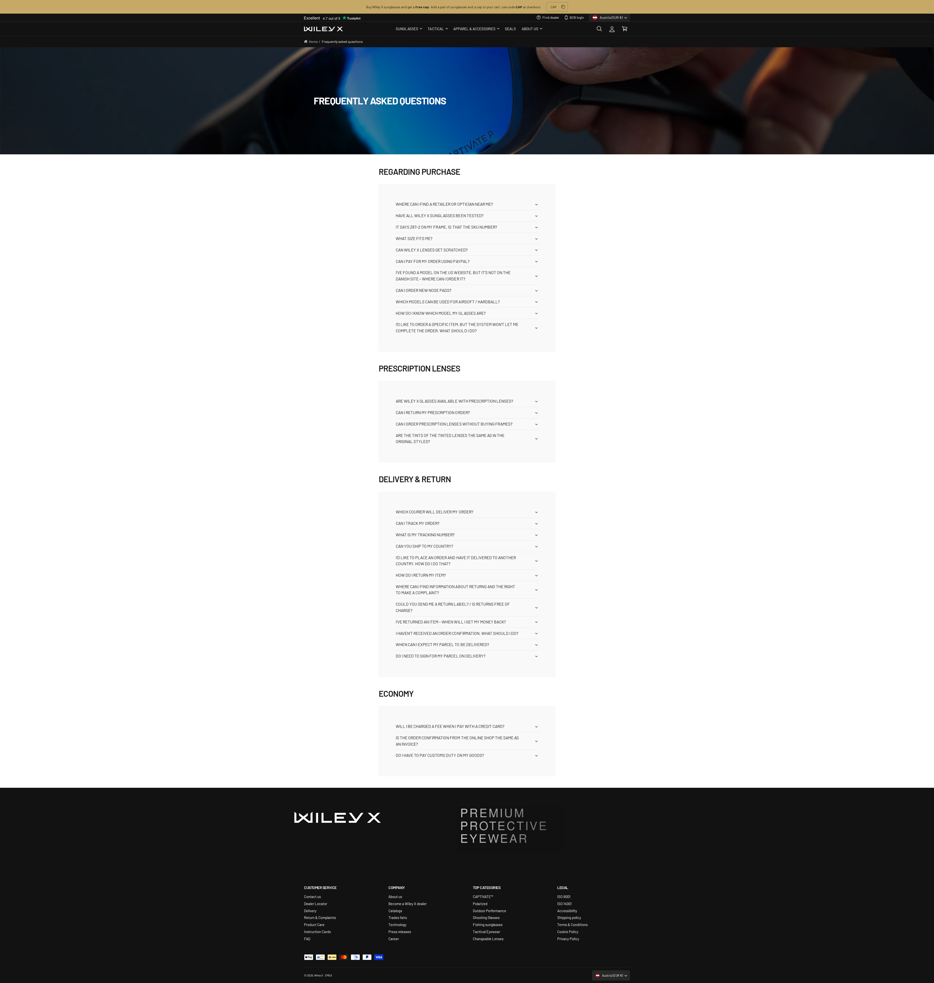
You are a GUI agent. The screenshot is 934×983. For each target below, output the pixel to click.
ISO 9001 (563, 896)
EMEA (328, 975)
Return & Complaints (320, 917)
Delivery (310, 910)
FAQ (307, 938)
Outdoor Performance (489, 910)
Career (393, 938)
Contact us (312, 896)
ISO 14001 (564, 903)
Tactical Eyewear (486, 931)
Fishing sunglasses (488, 924)
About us (395, 896)
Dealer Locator (315, 903)
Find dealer (550, 17)
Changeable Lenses (488, 938)
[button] (409, 29)
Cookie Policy (567, 931)
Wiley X (318, 975)
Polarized (480, 903)
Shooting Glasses (486, 917)
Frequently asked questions (342, 41)
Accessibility (567, 910)
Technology (397, 924)
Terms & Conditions (572, 924)
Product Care (314, 924)
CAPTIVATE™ (483, 896)
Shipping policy (569, 917)
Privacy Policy (568, 938)
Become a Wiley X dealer (407, 903)
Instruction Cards (317, 931)
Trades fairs (397, 917)
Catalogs (395, 910)
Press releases (399, 931)
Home (313, 41)
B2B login (577, 17)
